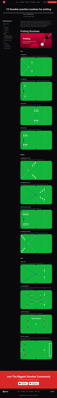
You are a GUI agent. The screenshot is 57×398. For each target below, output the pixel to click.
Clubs (27, 391)
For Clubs (27, 2)
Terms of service (35, 395)
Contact (38, 2)
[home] (8, 2)
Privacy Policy (30, 395)
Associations (31, 391)
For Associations (33, 2)
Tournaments (22, 2)
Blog (39, 391)
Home (17, 2)
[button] (45, 2)
